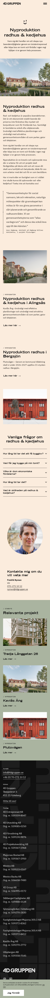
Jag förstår (13, 993)
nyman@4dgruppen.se (17, 589)
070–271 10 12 (14, 586)
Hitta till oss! (9, 801)
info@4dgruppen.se (13, 772)
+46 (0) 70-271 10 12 (14, 777)
